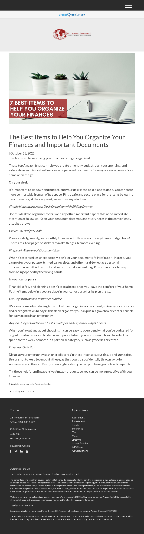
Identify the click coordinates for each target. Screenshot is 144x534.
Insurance (77, 428)
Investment (78, 421)
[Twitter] (15, 451)
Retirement (78, 417)
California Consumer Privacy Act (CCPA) (101, 497)
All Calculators (80, 450)
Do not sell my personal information (78, 500)
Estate (75, 424)
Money (76, 435)
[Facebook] (10, 451)
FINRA (109, 511)
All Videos (77, 446)
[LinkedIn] (21, 451)
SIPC (115, 511)
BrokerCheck (73, 474)
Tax (74, 432)
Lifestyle (76, 439)
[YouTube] (27, 451)
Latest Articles (80, 443)
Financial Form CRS (21, 469)
